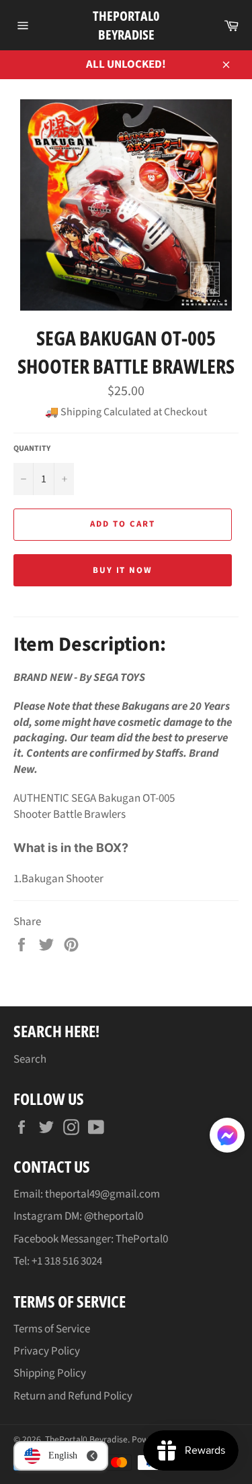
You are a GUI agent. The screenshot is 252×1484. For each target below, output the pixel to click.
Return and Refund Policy (72, 1396)
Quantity (31, 448)
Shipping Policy (49, 1373)
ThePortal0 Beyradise (126, 25)
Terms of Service (51, 1329)
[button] (227, 1138)
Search (29, 1059)
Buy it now (123, 570)
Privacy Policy (46, 1351)
